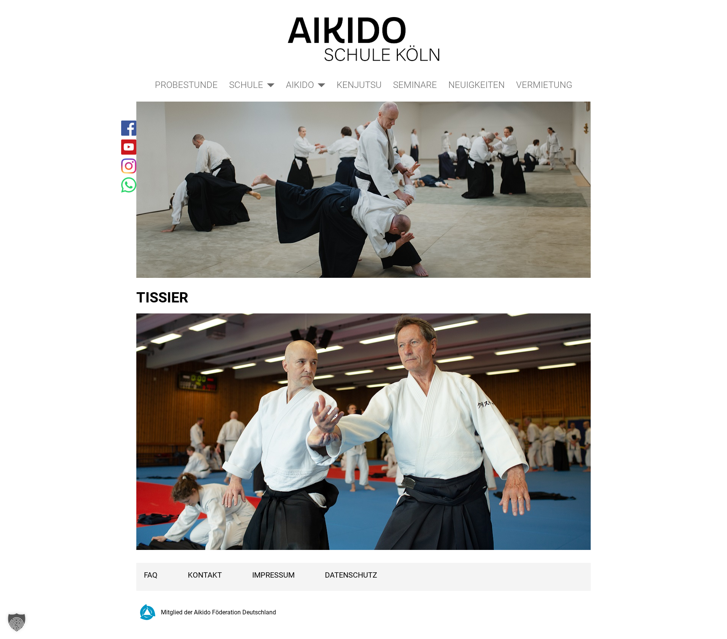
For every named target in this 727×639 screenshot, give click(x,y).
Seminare (415, 85)
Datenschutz (351, 574)
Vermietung (544, 85)
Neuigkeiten (476, 85)
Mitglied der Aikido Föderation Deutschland (218, 612)
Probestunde (186, 85)
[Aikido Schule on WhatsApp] (128, 185)
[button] (16, 622)
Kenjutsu (359, 85)
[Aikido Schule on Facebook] (128, 128)
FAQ (151, 574)
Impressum (273, 574)
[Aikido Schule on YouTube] (128, 147)
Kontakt (205, 574)
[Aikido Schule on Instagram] (128, 166)
